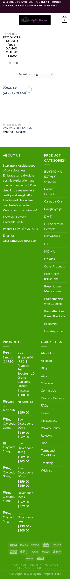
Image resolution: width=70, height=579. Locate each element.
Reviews (46, 435)
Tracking (47, 463)
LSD (47, 244)
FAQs (44, 405)
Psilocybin (51, 323)
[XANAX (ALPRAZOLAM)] (18, 104)
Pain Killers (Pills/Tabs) (52, 276)
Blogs (45, 368)
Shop (44, 443)
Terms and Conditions (48, 452)
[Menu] (5, 20)
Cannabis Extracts (50, 191)
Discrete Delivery (52, 398)
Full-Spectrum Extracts (53, 226)
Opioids (49, 259)
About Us (47, 353)
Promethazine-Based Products (54, 313)
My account (49, 420)
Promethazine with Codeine (53, 301)
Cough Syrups (53, 209)
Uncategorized (54, 331)
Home (10, 33)
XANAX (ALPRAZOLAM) (17, 128)
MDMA (49, 251)
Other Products (54, 266)
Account (46, 360)
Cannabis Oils (53, 201)
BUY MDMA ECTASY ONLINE (53, 176)
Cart (44, 375)
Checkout (47, 383)
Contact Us (48, 390)
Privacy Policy (50, 428)
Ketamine (35, 565)
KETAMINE (52, 236)
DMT (48, 216)
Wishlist (46, 470)
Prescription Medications (52, 288)
